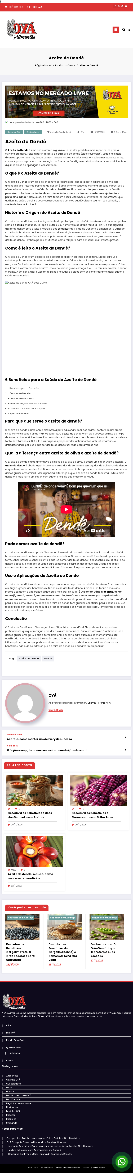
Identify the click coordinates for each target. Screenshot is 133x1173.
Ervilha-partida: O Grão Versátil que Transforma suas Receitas (103, 950)
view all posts (55, 710)
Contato (10, 1060)
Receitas (10, 1114)
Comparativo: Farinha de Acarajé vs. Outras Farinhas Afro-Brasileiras (43, 1138)
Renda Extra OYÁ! (15, 1040)
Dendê (68, 132)
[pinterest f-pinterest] (122, 6)
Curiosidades (33, 132)
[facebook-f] (115, 6)
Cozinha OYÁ (13, 1079)
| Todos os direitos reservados (67, 1167)
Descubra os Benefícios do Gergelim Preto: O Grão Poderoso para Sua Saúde (20, 952)
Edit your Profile (96, 702)
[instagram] (118, 6)
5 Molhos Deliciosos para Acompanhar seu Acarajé (34, 1150)
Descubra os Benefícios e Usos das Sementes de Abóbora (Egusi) (30, 815)
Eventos (10, 1091)
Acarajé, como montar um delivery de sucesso (39, 739)
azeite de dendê (72, 433)
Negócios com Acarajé (20, 917)
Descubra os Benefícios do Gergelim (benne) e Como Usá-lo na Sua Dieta (62, 952)
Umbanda (14, 1053)
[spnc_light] (129, 30)
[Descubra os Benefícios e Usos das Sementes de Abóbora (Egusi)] (34, 790)
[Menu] (116, 30)
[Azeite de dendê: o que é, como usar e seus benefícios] (34, 851)
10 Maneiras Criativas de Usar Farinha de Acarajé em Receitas (40, 1154)
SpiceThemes (99, 1167)
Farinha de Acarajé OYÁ (18, 1095)
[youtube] (125, 6)
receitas (107, 591)
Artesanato (12, 1075)
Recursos (11, 1118)
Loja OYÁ (10, 1032)
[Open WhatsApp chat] (122, 1162)
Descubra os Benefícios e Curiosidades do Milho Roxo (92, 815)
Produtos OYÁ (14, 132)
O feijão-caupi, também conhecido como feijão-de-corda (47, 750)
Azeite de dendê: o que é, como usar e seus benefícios (30, 876)
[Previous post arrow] (125, 737)
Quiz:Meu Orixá (13, 1047)
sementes (64, 228)
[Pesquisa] (124, 29)
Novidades (12, 1107)
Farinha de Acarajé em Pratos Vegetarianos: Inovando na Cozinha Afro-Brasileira (50, 1146)
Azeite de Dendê (57, 132)
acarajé (19, 225)
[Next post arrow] (125, 750)
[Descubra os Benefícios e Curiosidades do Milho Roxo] (98, 790)
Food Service (13, 1099)
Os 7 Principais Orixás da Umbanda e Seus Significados (36, 1142)
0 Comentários (120, 132)
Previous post (14, 734)
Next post (12, 746)
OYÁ (83, 132)
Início (9, 1025)
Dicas (9, 1087)
